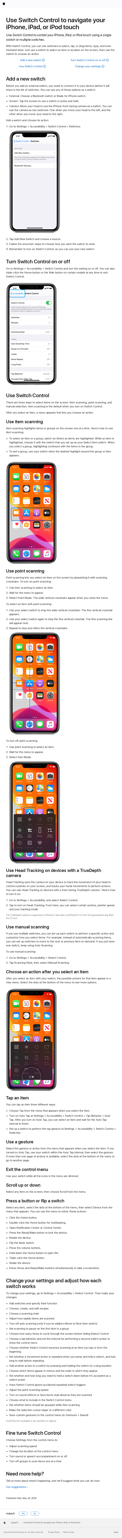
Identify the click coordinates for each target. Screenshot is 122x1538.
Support (14, 1523)
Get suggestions (16, 1487)
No (35, 1513)
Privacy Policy (54, 1532)
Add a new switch (30, 60)
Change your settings (88, 66)
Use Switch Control (30, 66)
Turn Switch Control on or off (87, 60)
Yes (23, 1513)
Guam (116, 1532)
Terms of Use (68, 1532)
